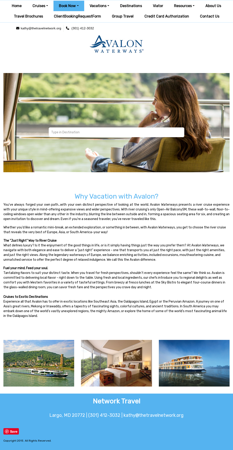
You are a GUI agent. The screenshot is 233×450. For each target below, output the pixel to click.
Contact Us (209, 16)
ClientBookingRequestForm (77, 16)
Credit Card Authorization (166, 16)
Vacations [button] (98, 6)
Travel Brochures (28, 16)
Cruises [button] (39, 6)
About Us (213, 6)
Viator (158, 6)
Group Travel (123, 16)
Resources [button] (183, 6)
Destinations (131, 6)
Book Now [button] (67, 6)
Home (17, 6)
